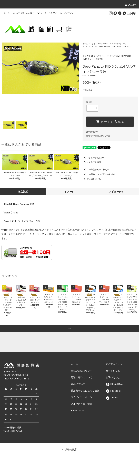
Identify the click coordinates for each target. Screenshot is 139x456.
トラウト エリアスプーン (99, 44)
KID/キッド (117, 46)
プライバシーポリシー (83, 397)
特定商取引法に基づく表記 (98, 135)
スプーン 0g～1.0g (119, 44)
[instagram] (111, 13)
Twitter (113, 397)
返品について (92, 132)
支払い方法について (81, 370)
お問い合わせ (113, 377)
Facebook (115, 390)
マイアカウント (114, 364)
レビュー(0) (116, 191)
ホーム (7, 13)
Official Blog (116, 384)
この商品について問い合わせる (101, 174)
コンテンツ (68, 13)
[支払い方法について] (129, 13)
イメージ (69, 191)
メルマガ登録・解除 (81, 403)
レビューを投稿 (94, 162)
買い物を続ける (94, 179)
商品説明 (23, 191)
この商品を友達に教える (98, 169)
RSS (73, 410)
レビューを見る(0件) (96, 158)
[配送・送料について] (133, 13)
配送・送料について (81, 377)
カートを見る (113, 370)
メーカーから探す (49, 13)
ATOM (81, 410)
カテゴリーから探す (25, 13)
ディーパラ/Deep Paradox (100, 46)
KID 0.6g (127, 46)
